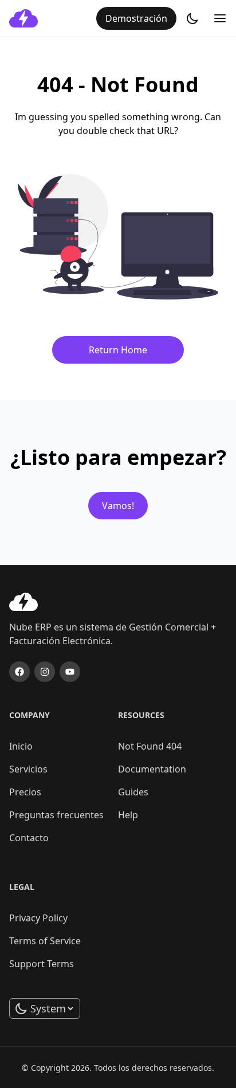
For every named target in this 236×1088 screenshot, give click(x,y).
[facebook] (19, 671)
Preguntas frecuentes (56, 815)
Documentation (152, 769)
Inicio (21, 746)
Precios (25, 792)
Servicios (28, 769)
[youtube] (70, 671)
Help (128, 815)
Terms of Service (45, 941)
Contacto (29, 837)
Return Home (118, 350)
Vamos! (118, 505)
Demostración (136, 18)
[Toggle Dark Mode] (192, 18)
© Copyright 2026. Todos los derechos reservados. (118, 1067)
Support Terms (41, 963)
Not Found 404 (150, 746)
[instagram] (44, 671)
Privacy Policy (38, 918)
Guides (133, 792)
